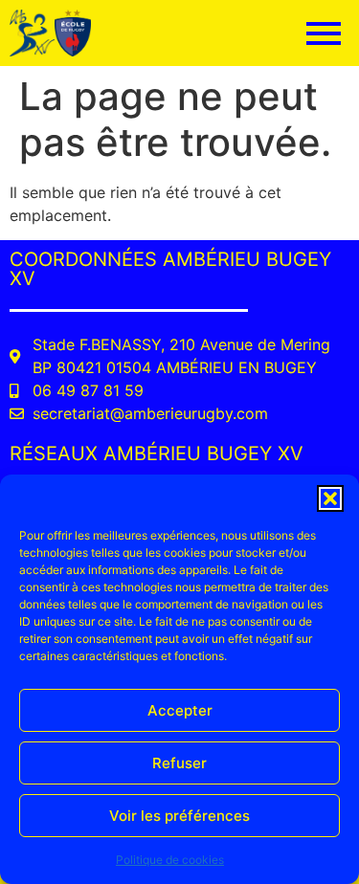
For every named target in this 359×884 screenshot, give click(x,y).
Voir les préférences (179, 816)
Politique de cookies (170, 859)
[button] (330, 498)
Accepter (180, 710)
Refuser (179, 763)
